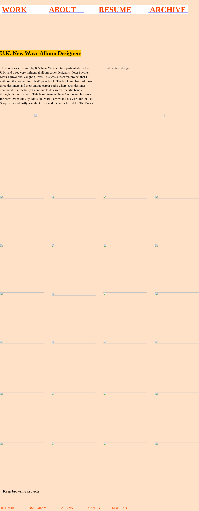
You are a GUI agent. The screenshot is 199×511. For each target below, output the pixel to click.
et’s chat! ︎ (9, 508)
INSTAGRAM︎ (38, 508)
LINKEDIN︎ (121, 508)
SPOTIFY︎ (95, 508)
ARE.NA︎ (68, 508)
